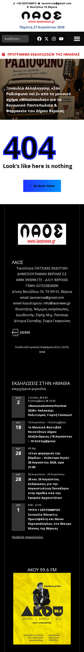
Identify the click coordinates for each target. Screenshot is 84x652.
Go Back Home (44, 186)
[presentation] (4, 89)
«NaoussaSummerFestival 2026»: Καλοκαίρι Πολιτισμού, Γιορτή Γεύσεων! (50, 410)
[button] (77, 39)
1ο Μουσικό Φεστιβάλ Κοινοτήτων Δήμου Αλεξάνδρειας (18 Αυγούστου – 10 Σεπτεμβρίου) (50, 434)
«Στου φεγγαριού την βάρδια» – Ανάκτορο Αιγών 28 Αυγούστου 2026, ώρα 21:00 (48, 460)
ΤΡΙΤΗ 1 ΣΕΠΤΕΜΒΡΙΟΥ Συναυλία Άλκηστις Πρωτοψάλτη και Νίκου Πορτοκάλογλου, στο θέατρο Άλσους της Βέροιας (49, 519)
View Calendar (27, 537)
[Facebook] (39, 39)
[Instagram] (54, 39)
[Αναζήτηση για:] (15, 38)
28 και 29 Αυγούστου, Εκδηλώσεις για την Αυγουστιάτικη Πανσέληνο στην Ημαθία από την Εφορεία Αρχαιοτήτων (48, 488)
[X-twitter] (46, 39)
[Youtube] (61, 39)
